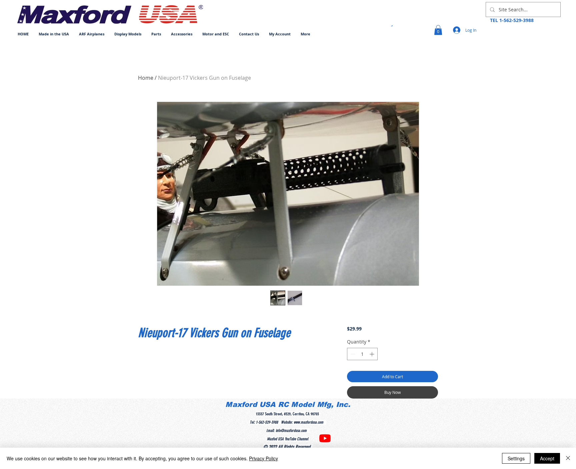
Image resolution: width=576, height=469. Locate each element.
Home (145, 77)
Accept (547, 458)
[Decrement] (352, 354)
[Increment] (372, 354)
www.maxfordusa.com (308, 422)
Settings (516, 458)
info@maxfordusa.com (291, 430)
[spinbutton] (362, 354)
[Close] (568, 458)
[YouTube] (325, 438)
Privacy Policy (263, 458)
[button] (91, 34)
